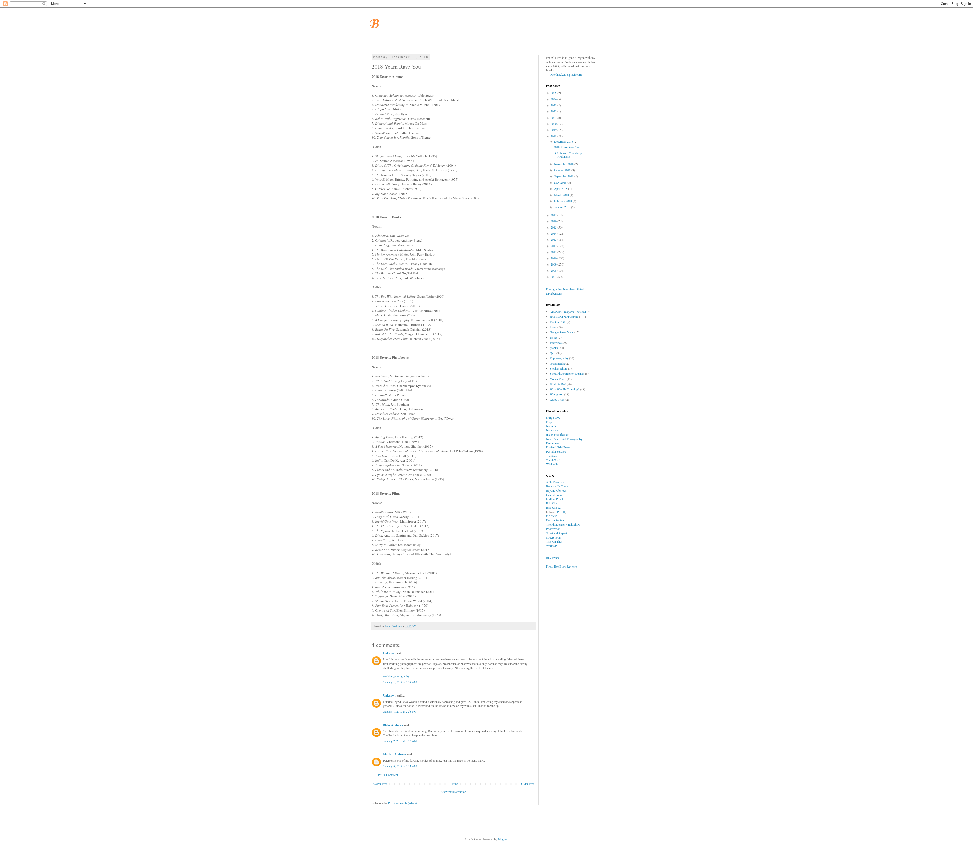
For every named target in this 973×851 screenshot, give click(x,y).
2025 (554, 93)
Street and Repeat (556, 533)
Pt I (559, 512)
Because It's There (557, 486)
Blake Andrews (393, 725)
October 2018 (562, 170)
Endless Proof (554, 499)
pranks (554, 348)
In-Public (551, 426)
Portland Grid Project (559, 447)
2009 (554, 264)
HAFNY (551, 516)
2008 (554, 270)
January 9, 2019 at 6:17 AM (400, 766)
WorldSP (551, 546)
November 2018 (564, 164)
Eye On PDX (558, 322)
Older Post (527, 784)
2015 (554, 227)
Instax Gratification (557, 434)
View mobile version (453, 792)
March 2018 (562, 195)
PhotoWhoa (553, 529)
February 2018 (563, 201)
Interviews (556, 343)
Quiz (553, 353)
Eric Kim (551, 503)
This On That (554, 541)
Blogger (502, 839)
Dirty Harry (553, 417)
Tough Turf (552, 460)
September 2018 (564, 176)
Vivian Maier (558, 379)
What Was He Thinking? (564, 389)
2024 (554, 99)
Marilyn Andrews (394, 754)
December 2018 (564, 141)
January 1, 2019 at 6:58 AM (400, 682)
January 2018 (562, 207)
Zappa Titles (557, 399)
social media (557, 363)
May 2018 (560, 182)
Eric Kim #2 (553, 507)
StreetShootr (553, 537)
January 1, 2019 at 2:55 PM (399, 711)
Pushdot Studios (556, 451)
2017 (554, 215)
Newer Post (380, 784)
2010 (554, 258)
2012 (554, 246)
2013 (554, 239)
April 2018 (561, 188)
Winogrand (556, 394)
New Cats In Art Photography (564, 439)
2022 (554, 111)
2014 (554, 233)
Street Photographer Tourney (567, 373)
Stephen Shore (558, 368)
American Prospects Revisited (568, 312)
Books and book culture (564, 317)
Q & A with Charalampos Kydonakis (569, 154)
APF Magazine (555, 482)
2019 (554, 130)
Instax (553, 337)
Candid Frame (554, 495)
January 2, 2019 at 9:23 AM (400, 741)
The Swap (552, 456)
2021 (554, 118)
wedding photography (396, 676)
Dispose (551, 422)
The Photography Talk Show (563, 524)
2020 (554, 124)
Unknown (389, 653)
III (568, 512)
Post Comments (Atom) (402, 803)
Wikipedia (552, 464)
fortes (553, 327)
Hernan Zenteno (555, 520)
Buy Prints (552, 558)
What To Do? (558, 384)
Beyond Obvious (556, 490)
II (564, 512)
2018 (554, 136)
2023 (554, 105)
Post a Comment (388, 775)
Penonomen (553, 443)
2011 (554, 252)
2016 (554, 221)
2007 (554, 277)
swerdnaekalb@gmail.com (566, 74)
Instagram (552, 430)
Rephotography (559, 358)
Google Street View (562, 332)
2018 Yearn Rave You (567, 147)
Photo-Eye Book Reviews (561, 566)
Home (454, 784)
